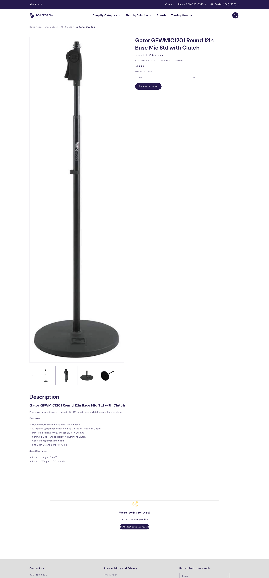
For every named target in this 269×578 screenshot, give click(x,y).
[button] (107, 15)
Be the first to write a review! (134, 527)
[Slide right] (121, 376)
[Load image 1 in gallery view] (45, 375)
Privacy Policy (110, 575)
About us (34, 4)
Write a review (156, 55)
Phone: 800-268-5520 (191, 4)
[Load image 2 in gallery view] (66, 375)
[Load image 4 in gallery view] (107, 375)
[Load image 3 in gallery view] (86, 375)
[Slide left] (32, 376)
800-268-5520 (38, 574)
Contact (169, 4)
